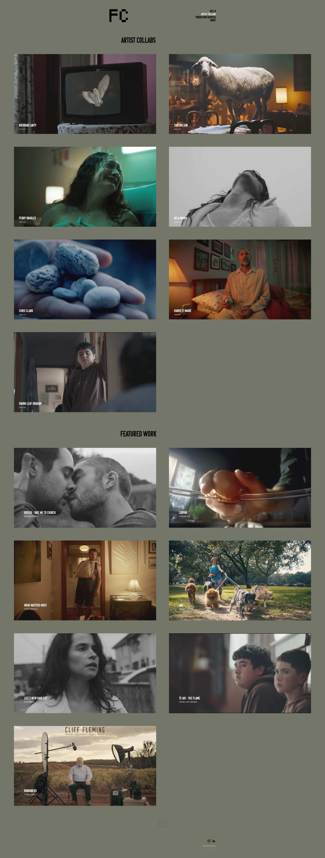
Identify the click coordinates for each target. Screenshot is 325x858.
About (213, 20)
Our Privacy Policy (211, 849)
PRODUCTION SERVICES (206, 17)
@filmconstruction (209, 846)
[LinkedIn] (214, 841)
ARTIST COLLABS (208, 14)
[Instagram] (209, 841)
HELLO (213, 11)
